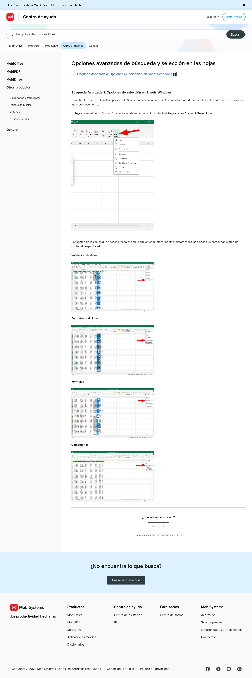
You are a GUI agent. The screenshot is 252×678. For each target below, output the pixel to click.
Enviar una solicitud (126, 580)
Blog (117, 622)
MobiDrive (51, 45)
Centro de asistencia (128, 615)
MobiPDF (33, 45)
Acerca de (208, 615)
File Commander (19, 119)
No (163, 526)
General (94, 45)
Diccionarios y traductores (25, 98)
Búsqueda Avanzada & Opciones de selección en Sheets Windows (124, 74)
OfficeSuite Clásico (20, 105)
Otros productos (73, 45)
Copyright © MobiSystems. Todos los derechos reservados (56, 669)
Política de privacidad (155, 669)
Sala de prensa (211, 622)
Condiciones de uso (120, 669)
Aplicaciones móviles (81, 637)
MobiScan (15, 112)
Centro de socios (171, 615)
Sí (153, 526)
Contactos (208, 637)
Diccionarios (75, 644)
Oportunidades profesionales (221, 630)
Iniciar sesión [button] (234, 17)
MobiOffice (16, 45)
